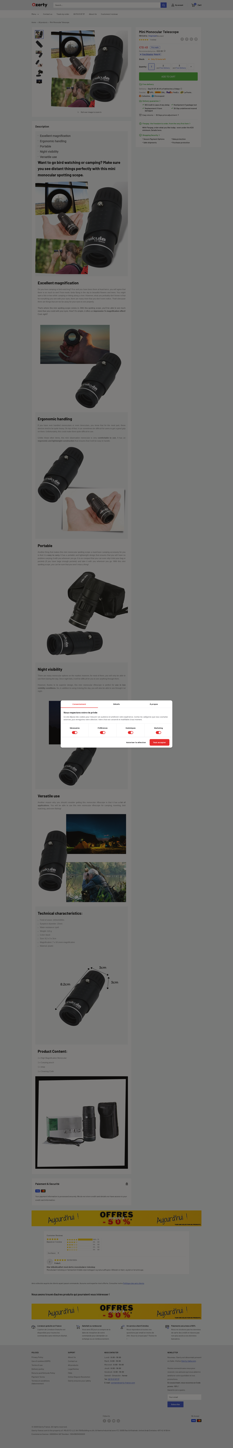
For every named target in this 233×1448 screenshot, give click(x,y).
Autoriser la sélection (136, 742)
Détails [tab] (116, 704)
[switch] (74, 732)
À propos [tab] (154, 704)
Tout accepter (159, 742)
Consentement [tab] (79, 704)
